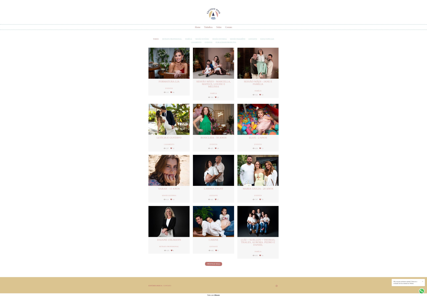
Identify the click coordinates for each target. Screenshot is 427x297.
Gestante (253, 39)
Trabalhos (208, 27)
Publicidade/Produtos (226, 42)
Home (197, 27)
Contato (228, 27)
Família (188, 39)
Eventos (208, 42)
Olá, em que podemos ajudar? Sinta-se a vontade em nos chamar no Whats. (405, 282)
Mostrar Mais (213, 264)
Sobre (218, 27)
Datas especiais (267, 39)
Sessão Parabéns (237, 39)
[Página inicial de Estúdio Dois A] (213, 13)
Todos (156, 39)
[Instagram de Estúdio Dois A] (276, 286)
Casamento (196, 42)
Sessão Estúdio (202, 39)
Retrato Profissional (172, 39)
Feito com (213, 295)
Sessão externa (219, 39)
